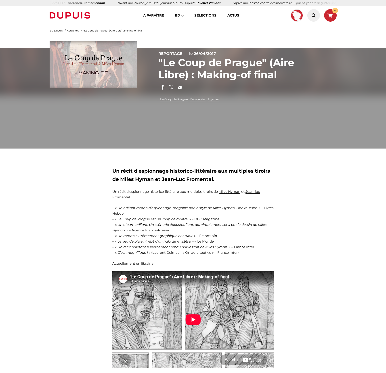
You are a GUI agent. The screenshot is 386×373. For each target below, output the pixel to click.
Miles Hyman (229, 191)
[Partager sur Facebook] (162, 87)
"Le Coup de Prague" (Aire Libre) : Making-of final (113, 30)
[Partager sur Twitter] (171, 87)
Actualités (73, 30)
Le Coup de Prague (174, 99)
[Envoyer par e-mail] (179, 87)
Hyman (213, 99)
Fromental (198, 99)
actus (233, 15)
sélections (205, 15)
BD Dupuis (56, 30)
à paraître (153, 15)
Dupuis (71, 15)
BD (177, 15)
